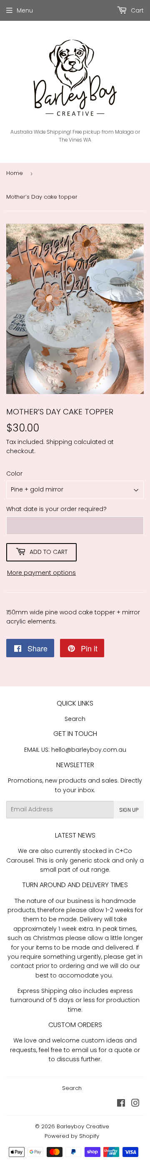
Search (75, 719)
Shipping (59, 442)
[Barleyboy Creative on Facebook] (121, 1104)
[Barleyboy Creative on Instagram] (135, 1104)
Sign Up (128, 809)
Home (14, 173)
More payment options (41, 573)
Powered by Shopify (72, 1136)
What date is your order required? (56, 509)
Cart (136, 10)
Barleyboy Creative (83, 1126)
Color (14, 473)
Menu (25, 10)
